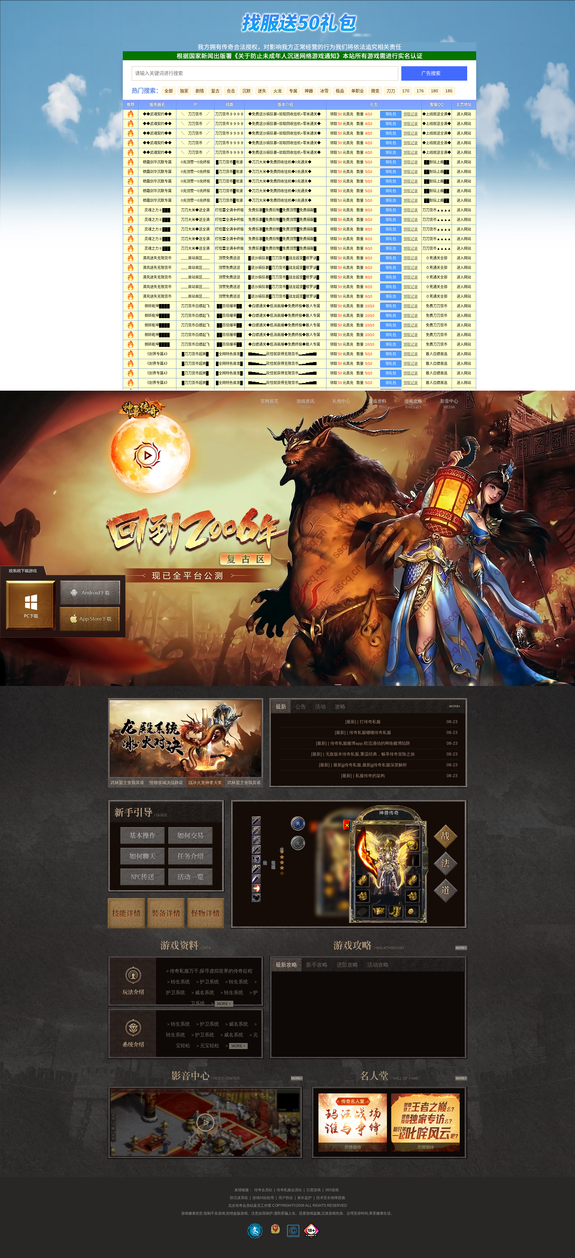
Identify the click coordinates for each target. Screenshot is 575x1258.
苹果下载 (89, 619)
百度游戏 (313, 1190)
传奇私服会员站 (289, 1190)
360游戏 (332, 1190)
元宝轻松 (209, 1045)
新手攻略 (317, 965)
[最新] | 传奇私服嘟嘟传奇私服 (363, 732)
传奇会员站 (263, 1190)
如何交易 (190, 835)
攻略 (340, 707)
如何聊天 (142, 856)
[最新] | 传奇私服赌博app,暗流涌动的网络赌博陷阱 (363, 743)
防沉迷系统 (239, 1198)
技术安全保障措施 (330, 1198)
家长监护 (304, 1198)
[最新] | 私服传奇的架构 (363, 775)
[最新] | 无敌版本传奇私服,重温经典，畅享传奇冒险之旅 (363, 754)
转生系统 (180, 981)
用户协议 (286, 1198)
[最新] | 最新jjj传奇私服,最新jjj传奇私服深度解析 (363, 764)
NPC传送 (142, 877)
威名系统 (204, 992)
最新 (281, 707)
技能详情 (126, 913)
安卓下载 (90, 593)
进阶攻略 (347, 965)
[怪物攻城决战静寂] (185, 743)
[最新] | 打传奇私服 (363, 721)
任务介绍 (190, 856)
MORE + (224, 1004)
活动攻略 (378, 965)
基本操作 (142, 835)
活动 (320, 707)
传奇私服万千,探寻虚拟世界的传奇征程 (211, 970)
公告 (300, 707)
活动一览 (190, 877)
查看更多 (455, 706)
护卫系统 (209, 981)
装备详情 (166, 913)
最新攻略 (286, 965)
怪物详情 (206, 913)
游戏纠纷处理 (263, 1198)
